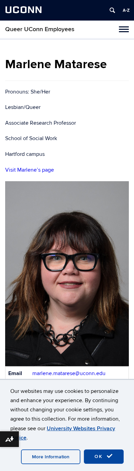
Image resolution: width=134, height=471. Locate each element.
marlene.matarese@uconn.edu (68, 373)
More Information (50, 457)
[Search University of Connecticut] (112, 10)
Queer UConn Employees (40, 29)
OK (99, 456)
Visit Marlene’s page (29, 169)
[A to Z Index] (126, 10)
